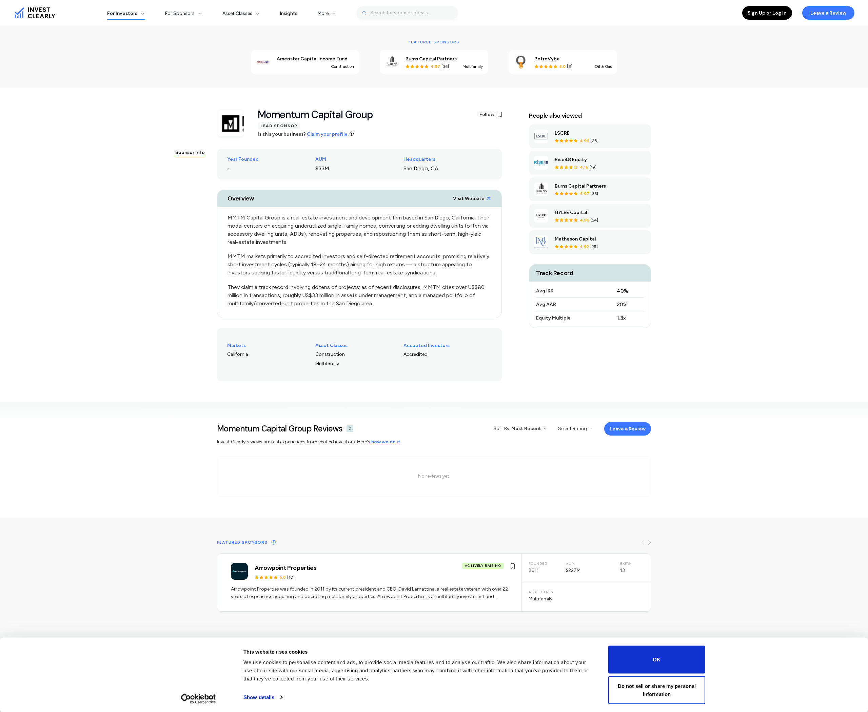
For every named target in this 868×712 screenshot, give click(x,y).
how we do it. (386, 442)
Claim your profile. (328, 134)
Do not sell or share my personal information (657, 690)
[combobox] (407, 13)
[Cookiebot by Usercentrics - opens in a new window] (198, 699)
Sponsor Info (190, 152)
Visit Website (469, 198)
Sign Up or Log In (767, 13)
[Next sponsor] (649, 542)
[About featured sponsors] (274, 542)
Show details (258, 697)
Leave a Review (828, 13)
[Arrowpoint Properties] (434, 582)
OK (656, 659)
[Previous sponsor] (643, 542)
